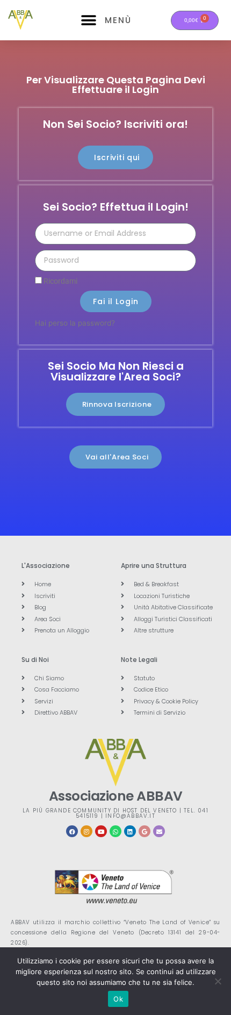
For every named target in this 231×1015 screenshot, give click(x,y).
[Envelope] (159, 831)
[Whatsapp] (115, 831)
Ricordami (59, 281)
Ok (118, 999)
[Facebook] (72, 831)
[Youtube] (101, 831)
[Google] (144, 831)
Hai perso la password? (75, 323)
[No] (217, 981)
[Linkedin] (130, 831)
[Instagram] (86, 831)
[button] (89, 20)
